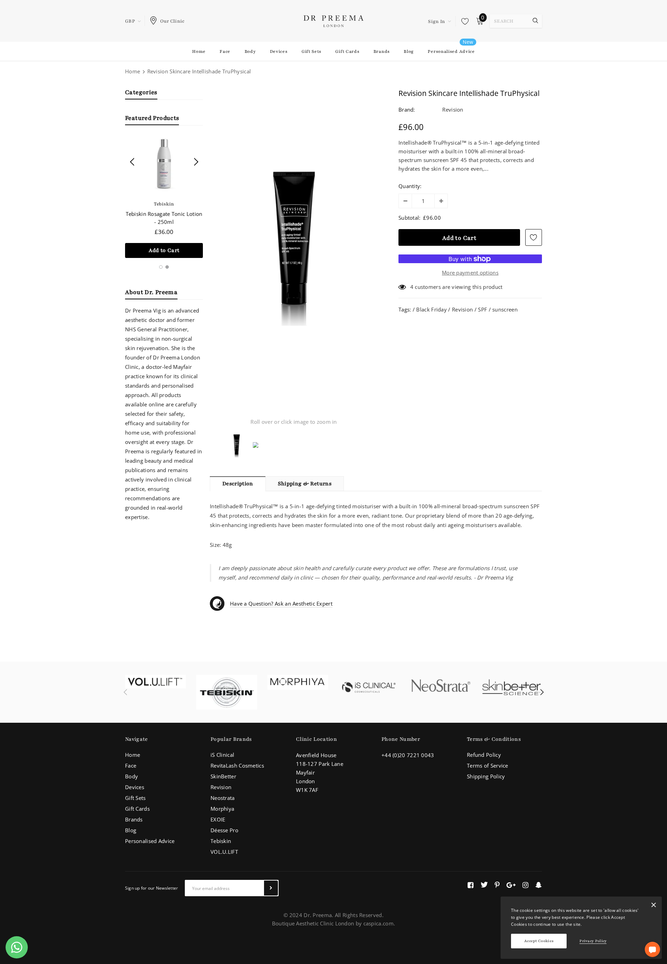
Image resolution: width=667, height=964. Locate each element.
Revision (452, 109)
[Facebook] (471, 885)
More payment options (470, 272)
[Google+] (511, 885)
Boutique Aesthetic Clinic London (313, 923)
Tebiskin (164, 204)
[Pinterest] (497, 885)
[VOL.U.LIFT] (155, 681)
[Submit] (271, 888)
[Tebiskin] (226, 692)
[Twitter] (484, 885)
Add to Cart (164, 250)
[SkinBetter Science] (511, 687)
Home (132, 71)
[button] (652, 949)
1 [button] (161, 267)
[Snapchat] (538, 885)
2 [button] (167, 267)
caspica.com (378, 923)
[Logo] (333, 20)
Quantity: (410, 186)
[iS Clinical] (369, 687)
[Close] (654, 906)
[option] (164, 197)
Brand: (406, 109)
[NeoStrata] (440, 687)
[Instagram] (525, 885)
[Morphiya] (297, 682)
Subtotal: (409, 217)
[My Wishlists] (463, 21)
